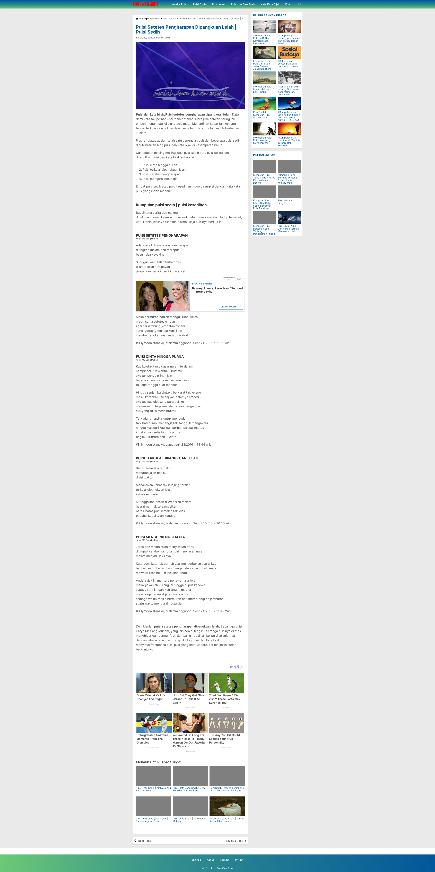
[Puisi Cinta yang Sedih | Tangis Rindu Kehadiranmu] (227, 806)
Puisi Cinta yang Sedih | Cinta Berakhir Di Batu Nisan (189, 789)
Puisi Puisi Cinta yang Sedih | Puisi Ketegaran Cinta (152, 819)
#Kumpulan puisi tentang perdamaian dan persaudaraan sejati (289, 39)
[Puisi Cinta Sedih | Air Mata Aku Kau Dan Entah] (153, 776)
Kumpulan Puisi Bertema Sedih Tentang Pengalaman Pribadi (264, 230)
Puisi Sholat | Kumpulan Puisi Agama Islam (261, 115)
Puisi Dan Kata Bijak (222, 868)
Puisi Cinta (200, 4)
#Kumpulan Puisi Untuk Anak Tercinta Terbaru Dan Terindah (289, 141)
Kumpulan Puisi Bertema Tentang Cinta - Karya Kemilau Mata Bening (287, 180)
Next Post (144, 840)
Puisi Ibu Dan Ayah (243, 4)
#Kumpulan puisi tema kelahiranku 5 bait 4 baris (263, 89)
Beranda (196, 859)
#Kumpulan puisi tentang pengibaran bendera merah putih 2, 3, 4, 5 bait (289, 116)
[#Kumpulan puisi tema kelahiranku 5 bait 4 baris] (264, 77)
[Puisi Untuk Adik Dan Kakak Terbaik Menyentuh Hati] (289, 217)
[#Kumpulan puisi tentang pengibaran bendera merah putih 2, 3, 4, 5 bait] (289, 103)
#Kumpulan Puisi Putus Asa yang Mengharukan (262, 140)
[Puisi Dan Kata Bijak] (145, 4)
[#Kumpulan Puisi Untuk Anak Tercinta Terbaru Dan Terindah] (289, 129)
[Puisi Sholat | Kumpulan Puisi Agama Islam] (264, 103)
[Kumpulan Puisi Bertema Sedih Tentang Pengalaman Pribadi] (264, 217)
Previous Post (234, 840)
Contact (224, 859)
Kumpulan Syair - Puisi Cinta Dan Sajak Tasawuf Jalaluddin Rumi (262, 65)
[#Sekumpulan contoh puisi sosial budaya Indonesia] (289, 52)
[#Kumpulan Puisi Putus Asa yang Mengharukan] (264, 129)
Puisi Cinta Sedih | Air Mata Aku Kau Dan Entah (153, 789)
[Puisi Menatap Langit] (289, 191)
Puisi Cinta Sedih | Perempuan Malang (189, 819)
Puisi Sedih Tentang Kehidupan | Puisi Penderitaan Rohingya (227, 789)
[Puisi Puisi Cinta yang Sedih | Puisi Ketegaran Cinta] (153, 806)
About (210, 859)
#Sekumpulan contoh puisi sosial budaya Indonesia (288, 64)
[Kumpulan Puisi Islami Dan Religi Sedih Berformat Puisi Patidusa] (264, 191)
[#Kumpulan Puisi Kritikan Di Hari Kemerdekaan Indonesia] (264, 26)
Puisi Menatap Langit (285, 201)
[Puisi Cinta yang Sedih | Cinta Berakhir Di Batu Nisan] (190, 776)
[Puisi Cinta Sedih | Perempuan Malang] (190, 806)
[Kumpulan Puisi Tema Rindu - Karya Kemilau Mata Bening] (264, 166)
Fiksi (288, 4)
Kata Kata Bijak (270, 4)
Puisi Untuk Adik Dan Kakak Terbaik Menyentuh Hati (288, 228)
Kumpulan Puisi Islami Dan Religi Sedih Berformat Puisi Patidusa (262, 204)
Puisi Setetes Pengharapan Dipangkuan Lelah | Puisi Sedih (186, 29)
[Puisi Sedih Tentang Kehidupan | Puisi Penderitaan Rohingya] (227, 776)
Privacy (239, 859)
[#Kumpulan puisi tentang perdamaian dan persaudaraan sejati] (289, 26)
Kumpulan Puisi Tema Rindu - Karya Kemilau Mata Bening (264, 179)
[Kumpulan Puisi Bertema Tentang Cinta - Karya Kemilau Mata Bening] (289, 166)
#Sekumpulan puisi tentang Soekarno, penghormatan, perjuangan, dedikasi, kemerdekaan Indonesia (288, 94)
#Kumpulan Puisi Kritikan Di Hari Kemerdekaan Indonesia (262, 39)
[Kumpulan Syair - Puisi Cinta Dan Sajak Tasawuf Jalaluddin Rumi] (264, 52)
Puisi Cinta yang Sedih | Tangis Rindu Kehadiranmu (227, 819)
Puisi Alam (218, 4)
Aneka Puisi (179, 4)
